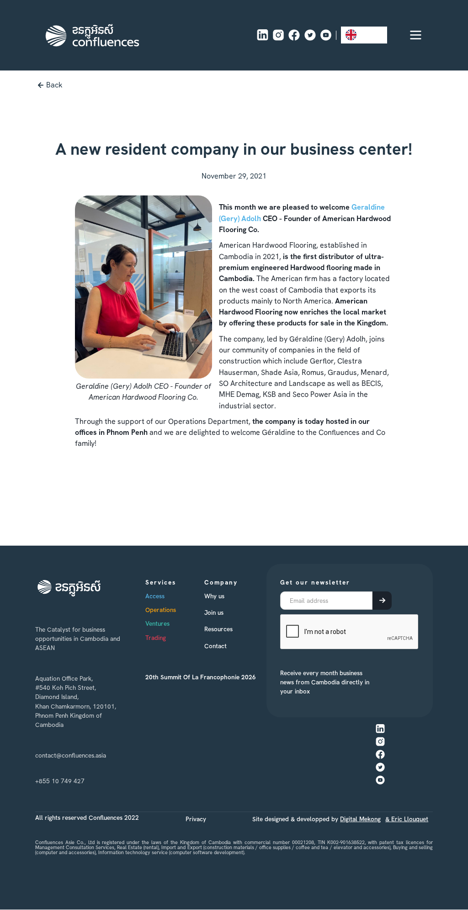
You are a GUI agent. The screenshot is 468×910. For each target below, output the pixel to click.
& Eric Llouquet (406, 819)
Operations (160, 610)
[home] (92, 35)
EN (365, 34)
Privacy (196, 819)
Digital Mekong (360, 819)
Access (155, 596)
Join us (213, 612)
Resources (218, 629)
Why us (214, 596)
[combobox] (364, 35)
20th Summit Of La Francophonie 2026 (200, 677)
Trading (155, 638)
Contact (215, 646)
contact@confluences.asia (70, 755)
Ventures (157, 623)
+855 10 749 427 (60, 781)
